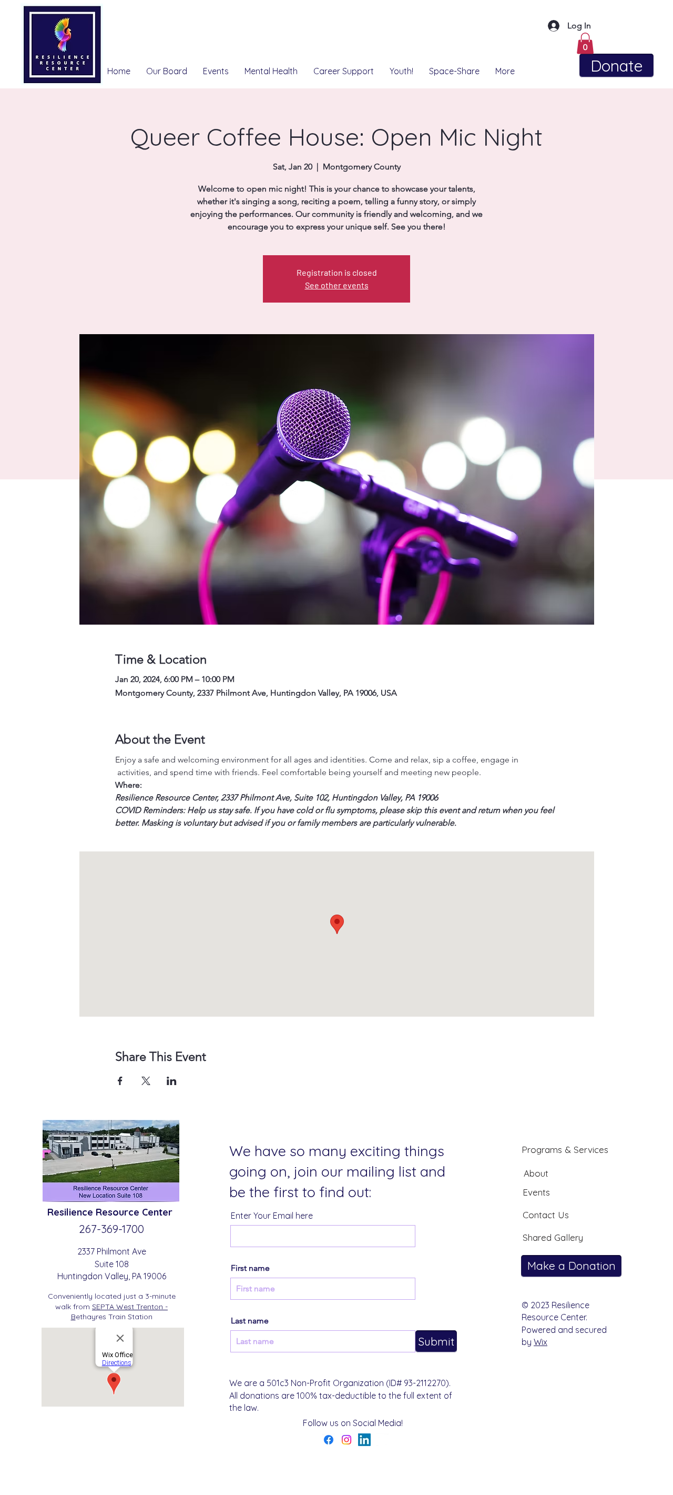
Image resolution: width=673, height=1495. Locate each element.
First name (250, 1268)
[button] (585, 43)
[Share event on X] (146, 1081)
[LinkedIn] (364, 1439)
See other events (337, 285)
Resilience (71, 1212)
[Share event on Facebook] (120, 1081)
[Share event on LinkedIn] (172, 1081)
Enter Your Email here (272, 1215)
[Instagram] (346, 1439)
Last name (250, 1321)
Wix (540, 1342)
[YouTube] (382, 1439)
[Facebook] (328, 1439)
